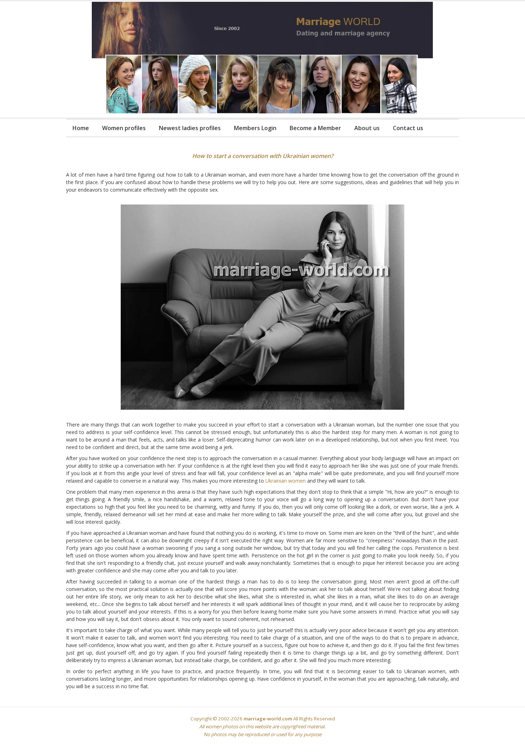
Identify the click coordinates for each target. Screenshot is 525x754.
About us (367, 128)
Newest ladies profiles (190, 128)
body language (389, 458)
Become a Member (315, 128)
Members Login (255, 128)
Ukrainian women (285, 480)
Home (80, 128)
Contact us (408, 128)
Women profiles (124, 128)
